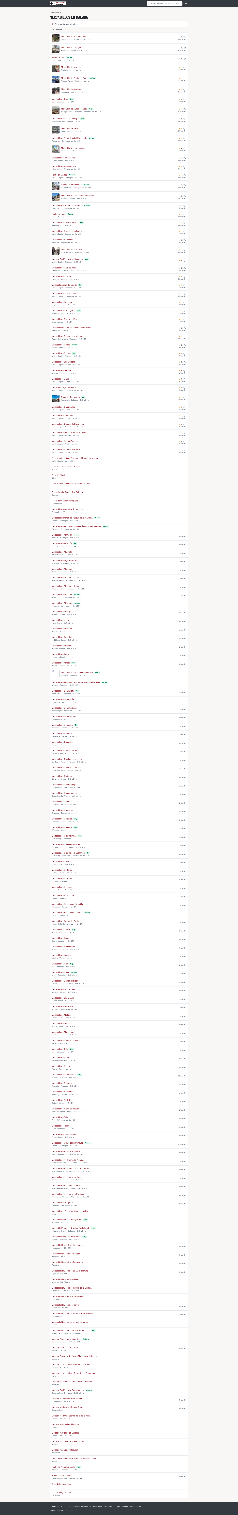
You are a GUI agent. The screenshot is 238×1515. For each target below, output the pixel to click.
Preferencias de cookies (131, 1506)
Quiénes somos (56, 1506)
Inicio (52, 12)
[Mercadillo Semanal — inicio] (58, 3)
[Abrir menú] (185, 3)
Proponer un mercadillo (82, 1506)
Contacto (67, 1506)
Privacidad (108, 1506)
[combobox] (164, 3)
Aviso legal (97, 1506)
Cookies (117, 1506)
